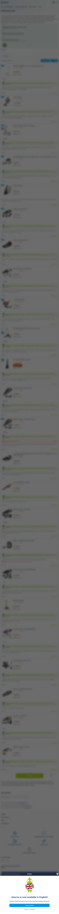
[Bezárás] (57, 874)
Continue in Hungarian (29, 909)
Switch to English (29, 905)
